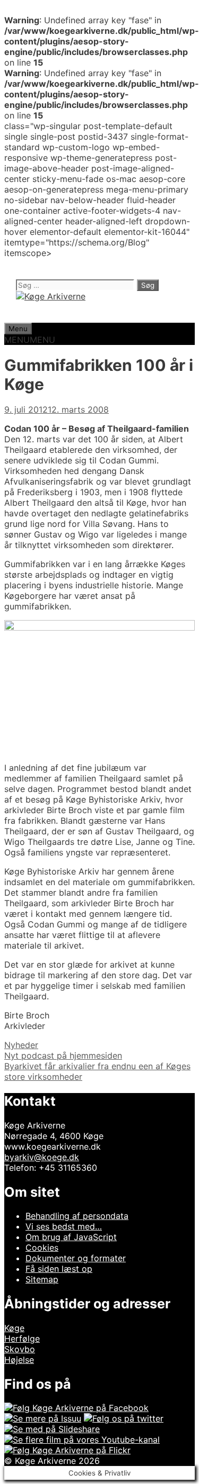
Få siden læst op (58, 1268)
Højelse (19, 1359)
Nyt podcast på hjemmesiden (63, 1055)
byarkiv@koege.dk (41, 1157)
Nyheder (21, 1045)
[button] (29, 339)
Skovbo (19, 1349)
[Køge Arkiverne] (50, 296)
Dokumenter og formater (75, 1258)
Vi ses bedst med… (63, 1226)
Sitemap (41, 1279)
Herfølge (22, 1338)
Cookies (41, 1247)
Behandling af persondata (76, 1215)
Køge (14, 1328)
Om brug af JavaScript (71, 1237)
